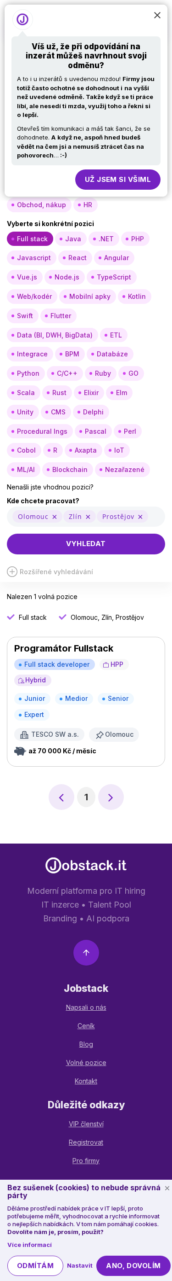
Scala (26, 392)
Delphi (93, 412)
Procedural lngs (42, 431)
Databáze (112, 354)
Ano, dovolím (133, 1265)
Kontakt (86, 1081)
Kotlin (137, 296)
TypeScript (114, 277)
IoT (119, 450)
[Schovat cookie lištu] (167, 1188)
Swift (25, 316)
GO (133, 373)
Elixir (91, 392)
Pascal (95, 431)
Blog (86, 1044)
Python (28, 373)
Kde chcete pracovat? (43, 501)
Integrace (32, 354)
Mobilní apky (90, 296)
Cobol (26, 450)
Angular (116, 258)
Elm (121, 392)
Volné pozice (86, 1062)
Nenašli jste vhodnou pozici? (50, 487)
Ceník (86, 1026)
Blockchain (70, 469)
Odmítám (35, 1265)
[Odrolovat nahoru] (86, 954)
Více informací (29, 1244)
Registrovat (86, 1142)
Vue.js (27, 277)
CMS (58, 412)
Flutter (60, 316)
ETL (116, 335)
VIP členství (86, 1124)
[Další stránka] (111, 797)
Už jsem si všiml (118, 179)
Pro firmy (86, 1161)
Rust (59, 392)
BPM (72, 354)
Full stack (32, 239)
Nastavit (80, 1265)
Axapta (86, 450)
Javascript (34, 258)
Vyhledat (86, 543)
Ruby (103, 373)
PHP (137, 239)
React (77, 258)
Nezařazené (124, 469)
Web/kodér (34, 296)
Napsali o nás (86, 1007)
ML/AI (26, 469)
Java (73, 239)
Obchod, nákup (41, 205)
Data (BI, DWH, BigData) (55, 335)
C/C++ (67, 373)
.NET (106, 239)
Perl (130, 431)
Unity (25, 412)
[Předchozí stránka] (61, 797)
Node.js (67, 277)
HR (87, 205)
